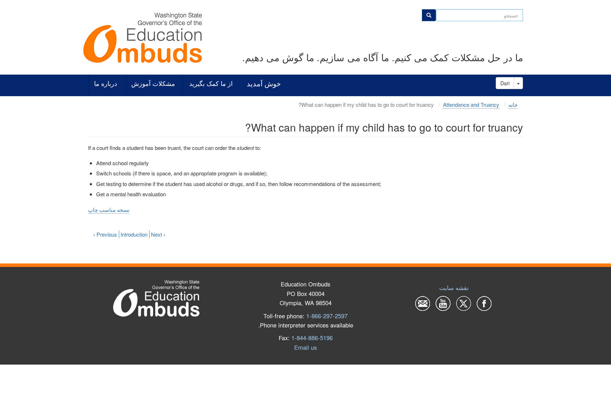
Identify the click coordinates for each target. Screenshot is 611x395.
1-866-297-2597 (327, 316)
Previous (105, 234)
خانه (513, 104)
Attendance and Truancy (471, 104)
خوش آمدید (264, 83)
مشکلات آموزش (153, 84)
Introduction (134, 234)
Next (158, 234)
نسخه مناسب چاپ (108, 209)
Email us (305, 347)
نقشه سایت (454, 287)
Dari (505, 83)
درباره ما (105, 84)
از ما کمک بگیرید (211, 84)
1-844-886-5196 (312, 337)
